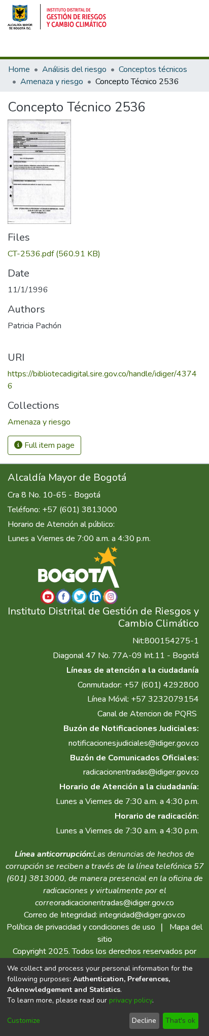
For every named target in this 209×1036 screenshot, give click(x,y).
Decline (144, 1020)
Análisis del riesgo (74, 69)
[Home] (57, 16)
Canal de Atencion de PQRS (147, 713)
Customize (23, 1020)
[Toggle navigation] (187, 47)
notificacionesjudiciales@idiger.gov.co (133, 743)
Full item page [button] (48, 445)
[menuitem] (130, 47)
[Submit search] (116, 47)
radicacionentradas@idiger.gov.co (141, 772)
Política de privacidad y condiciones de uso (81, 927)
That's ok (180, 1020)
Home (19, 69)
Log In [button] (151, 47)
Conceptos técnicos (153, 69)
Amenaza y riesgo (51, 81)
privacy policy (130, 1000)
